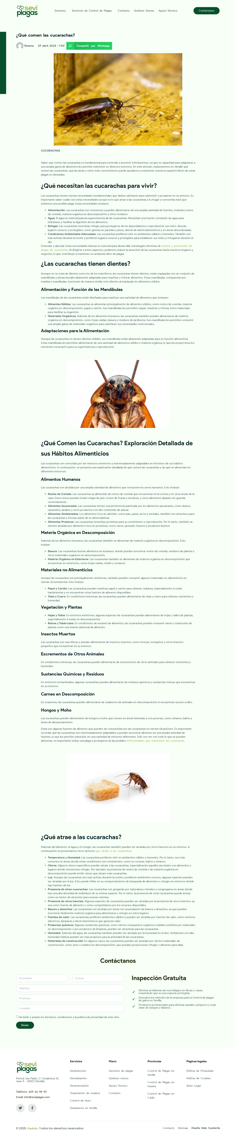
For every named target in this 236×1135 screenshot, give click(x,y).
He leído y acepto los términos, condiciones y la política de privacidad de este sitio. (69, 1017)
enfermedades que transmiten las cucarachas (155, 740)
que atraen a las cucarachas (113, 851)
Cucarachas (50, 150)
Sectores (60, 10)
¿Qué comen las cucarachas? (45, 35)
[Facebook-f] (32, 1108)
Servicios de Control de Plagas (92, 10)
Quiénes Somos (144, 10)
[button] (89, 46)
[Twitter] (20, 1108)
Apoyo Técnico (167, 10)
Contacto (124, 10)
